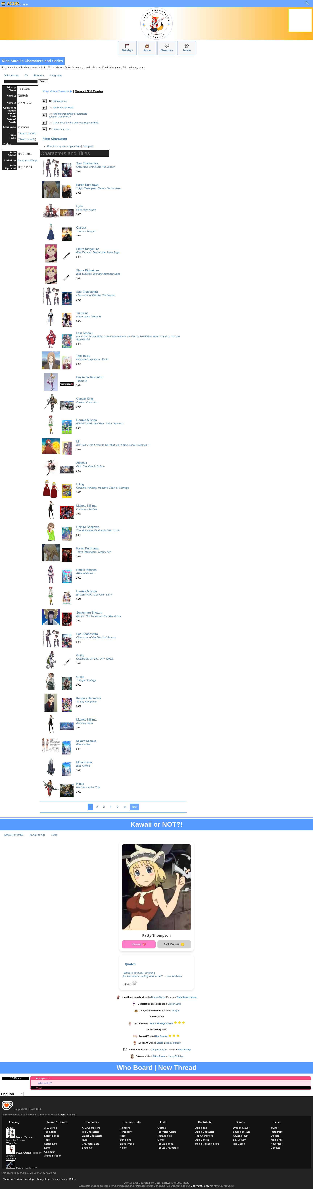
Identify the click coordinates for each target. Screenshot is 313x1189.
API (13, 1179)
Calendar (49, 1151)
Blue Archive (83, 744)
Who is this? (45, 1083)
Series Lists (50, 1143)
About (6, 1179)
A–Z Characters (91, 1127)
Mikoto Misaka (86, 741)
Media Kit (276, 1139)
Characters (166, 50)
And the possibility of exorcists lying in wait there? (68, 115)
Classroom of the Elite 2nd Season (96, 637)
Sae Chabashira (87, 163)
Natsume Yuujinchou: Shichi (92, 359)
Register (71, 1114)
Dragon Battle (174, 1004)
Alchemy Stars (84, 722)
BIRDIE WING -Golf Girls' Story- (94, 594)
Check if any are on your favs (64, 146)
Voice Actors (11, 75)
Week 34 (11, 1143)
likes (127, 984)
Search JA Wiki (27, 133)
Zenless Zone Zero (87, 402)
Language (56, 75)
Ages (123, 1135)
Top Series (50, 1131)
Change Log (43, 1179)
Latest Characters (92, 1135)
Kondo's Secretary (88, 698)
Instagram (276, 1131)
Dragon (176, 1010)
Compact (88, 146)
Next (134, 806)
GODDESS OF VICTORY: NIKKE (95, 658)
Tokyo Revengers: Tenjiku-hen (93, 551)
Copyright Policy (200, 1185)
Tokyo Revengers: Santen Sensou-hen (98, 188)
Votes (54, 834)
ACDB (13, 3)
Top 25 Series (165, 1143)
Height (123, 1147)
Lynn (79, 206)
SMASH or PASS (13, 834)
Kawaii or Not (37, 834)
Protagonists (164, 1135)
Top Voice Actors (166, 1131)
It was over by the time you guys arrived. (76, 122)
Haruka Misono (86, 420)
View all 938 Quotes (89, 91)
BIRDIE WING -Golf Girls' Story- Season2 (100, 423)
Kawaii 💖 (139, 944)
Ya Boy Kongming (86, 701)
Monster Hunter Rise (88, 787)
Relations (125, 1127)
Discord (275, 1135)
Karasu (19, 1168)
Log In (24, 4)
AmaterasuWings (27, 160)
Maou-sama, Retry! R (88, 316)
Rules (72, 1179)
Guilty (80, 655)
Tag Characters (204, 1135)
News (47, 1147)
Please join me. (61, 129)
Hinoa (80, 783)
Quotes (130, 964)
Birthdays (127, 50)
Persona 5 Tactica (86, 509)
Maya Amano (23, 1152)
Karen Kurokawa (87, 185)
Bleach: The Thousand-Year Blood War (98, 616)
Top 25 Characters (168, 1147)
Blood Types (127, 1143)
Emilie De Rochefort (89, 377)
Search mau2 (27, 139)
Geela (80, 677)
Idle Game (239, 1143)
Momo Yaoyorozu (25, 1137)
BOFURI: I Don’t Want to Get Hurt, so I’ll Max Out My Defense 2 (112, 444)
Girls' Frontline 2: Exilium (90, 466)
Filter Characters (55, 138)
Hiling (80, 484)
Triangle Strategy (86, 680)
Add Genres (202, 1139)
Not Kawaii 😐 (174, 944)
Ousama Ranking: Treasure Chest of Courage (102, 487)
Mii (78, 441)
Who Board (135, 1067)
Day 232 (11, 1158)
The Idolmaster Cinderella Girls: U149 (98, 530)
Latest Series (51, 1135)
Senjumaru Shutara (89, 612)
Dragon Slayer (158, 997)
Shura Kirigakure (87, 249)
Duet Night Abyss (86, 209)
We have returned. (63, 107)
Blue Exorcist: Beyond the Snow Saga (97, 252)
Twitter (274, 1127)
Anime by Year (52, 1155)
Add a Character (204, 1131)
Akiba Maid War (85, 573)
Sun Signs (125, 1139)
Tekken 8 (81, 380)
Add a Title (201, 1127)
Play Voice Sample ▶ (57, 91)
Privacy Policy (59, 1179)
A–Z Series (50, 1127)
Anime (147, 50)
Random (39, 75)
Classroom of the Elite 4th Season (95, 166)
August (10, 1127)
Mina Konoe (84, 762)
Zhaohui (81, 463)
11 (125, 806)
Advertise (276, 1143)
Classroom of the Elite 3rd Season (95, 295)
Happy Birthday (173, 1043)
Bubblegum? (60, 101)
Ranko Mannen (86, 570)
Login (61, 1114)
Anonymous (43, 1078)
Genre (161, 1139)
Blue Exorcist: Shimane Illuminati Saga (98, 273)
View (39, 1087)
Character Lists (90, 1143)
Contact (275, 1147)
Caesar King (84, 398)
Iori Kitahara (174, 976)
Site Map (29, 1179)
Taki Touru (83, 356)
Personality (126, 1131)
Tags (47, 1139)
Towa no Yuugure (86, 230)
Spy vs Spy (239, 1139)
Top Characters (90, 1131)
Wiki (19, 1179)
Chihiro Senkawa (87, 527)
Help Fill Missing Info (207, 1143)
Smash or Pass (241, 1131)
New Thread (177, 1067)
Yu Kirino (82, 313)
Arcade (187, 50)
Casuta (81, 227)
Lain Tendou (84, 333)
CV (26, 75)
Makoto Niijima (86, 505)
